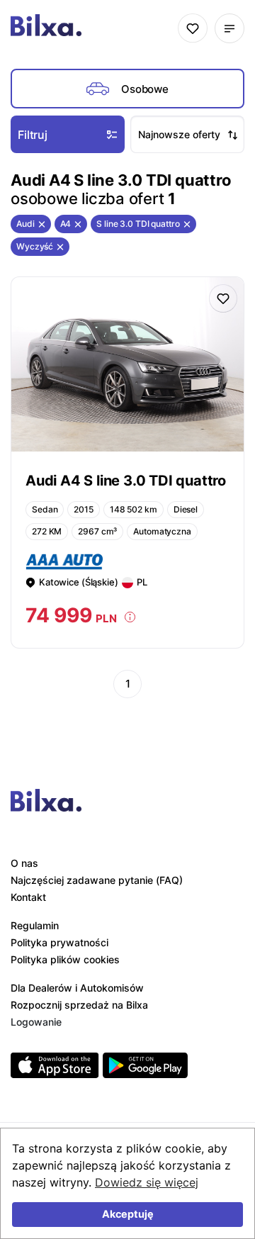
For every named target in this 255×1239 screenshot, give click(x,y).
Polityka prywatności (59, 942)
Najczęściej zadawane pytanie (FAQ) (97, 880)
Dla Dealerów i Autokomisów (77, 988)
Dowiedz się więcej (146, 1182)
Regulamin (35, 925)
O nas (24, 863)
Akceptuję (128, 1214)
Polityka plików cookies (65, 959)
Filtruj (32, 135)
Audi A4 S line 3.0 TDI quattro (126, 480)
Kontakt (28, 897)
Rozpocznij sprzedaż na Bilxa (79, 1005)
